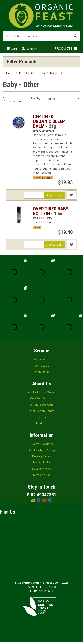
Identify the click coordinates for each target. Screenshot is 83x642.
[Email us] (33, 500)
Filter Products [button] (22, 61)
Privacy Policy (42, 462)
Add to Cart (54, 195)
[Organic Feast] (41, 15)
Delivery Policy (41, 456)
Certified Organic (41, 398)
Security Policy (41, 468)
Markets (41, 423)
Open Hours (42, 372)
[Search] (75, 36)
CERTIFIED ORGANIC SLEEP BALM (49, 121)
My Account (41, 359)
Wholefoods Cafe (42, 404)
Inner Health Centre (41, 411)
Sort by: (36, 98)
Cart (13, 49)
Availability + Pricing (41, 450)
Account (31, 49)
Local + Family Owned (41, 392)
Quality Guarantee (41, 444)
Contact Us (41, 365)
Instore (41, 417)
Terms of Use (41, 475)
